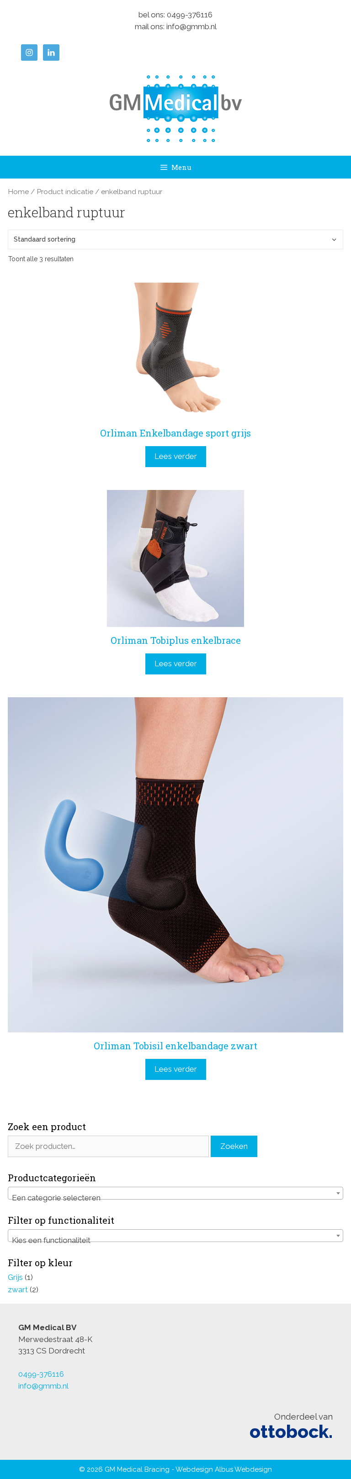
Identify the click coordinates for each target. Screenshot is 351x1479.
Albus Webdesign (243, 1469)
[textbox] (175, 1197)
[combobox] (175, 1193)
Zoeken (234, 1146)
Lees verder (175, 456)
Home (18, 191)
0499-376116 (190, 14)
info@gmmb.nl (191, 26)
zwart (18, 1289)
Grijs (15, 1277)
